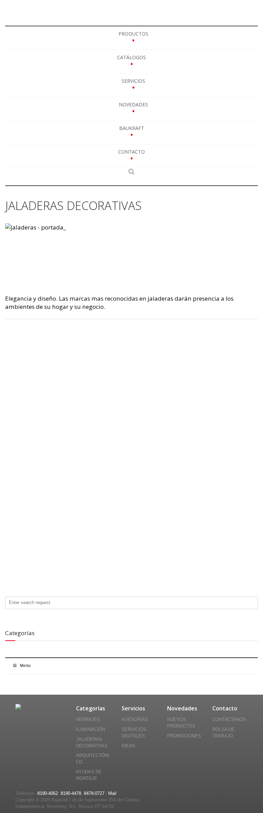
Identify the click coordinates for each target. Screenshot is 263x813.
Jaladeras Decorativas (92, 742)
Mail (112, 793)
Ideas (128, 746)
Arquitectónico (93, 758)
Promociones (184, 736)
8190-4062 (47, 793)
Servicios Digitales (134, 732)
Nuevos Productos (181, 723)
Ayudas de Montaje (89, 775)
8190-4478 (71, 793)
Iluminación (90, 729)
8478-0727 (94, 793)
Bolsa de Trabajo (223, 732)
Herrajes (88, 719)
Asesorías (135, 719)
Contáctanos (229, 719)
